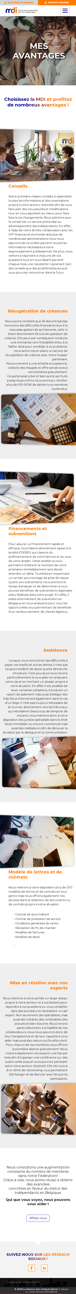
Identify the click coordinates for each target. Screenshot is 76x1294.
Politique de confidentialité (23, 1282)
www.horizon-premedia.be (43, 1291)
